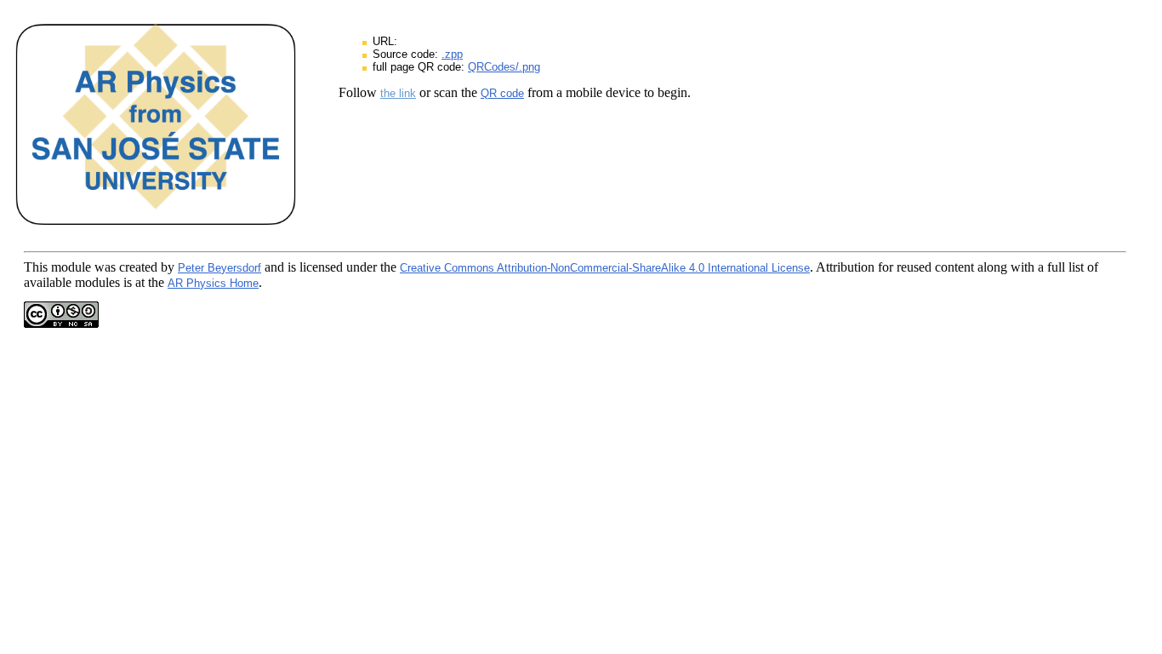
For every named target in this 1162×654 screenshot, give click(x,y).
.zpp (452, 54)
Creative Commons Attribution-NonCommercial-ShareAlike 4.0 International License (605, 267)
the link (398, 93)
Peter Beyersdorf (219, 267)
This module (57, 267)
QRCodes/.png (504, 66)
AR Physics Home (213, 283)
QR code (502, 93)
